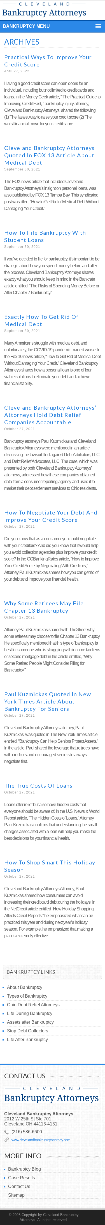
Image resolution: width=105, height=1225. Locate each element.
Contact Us (19, 1186)
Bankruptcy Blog (24, 1169)
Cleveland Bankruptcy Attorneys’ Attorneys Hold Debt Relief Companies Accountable (50, 414)
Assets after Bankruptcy (30, 1022)
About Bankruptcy (24, 987)
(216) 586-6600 (26, 1131)
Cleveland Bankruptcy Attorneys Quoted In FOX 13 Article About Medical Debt (49, 155)
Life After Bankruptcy (27, 1039)
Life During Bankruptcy (29, 1013)
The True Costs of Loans (38, 785)
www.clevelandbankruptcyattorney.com (40, 1140)
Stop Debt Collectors (27, 1030)
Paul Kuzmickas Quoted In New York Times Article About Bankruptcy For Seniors (47, 701)
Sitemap (16, 1195)
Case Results (21, 1177)
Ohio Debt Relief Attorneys (33, 1004)
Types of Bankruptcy (27, 996)
